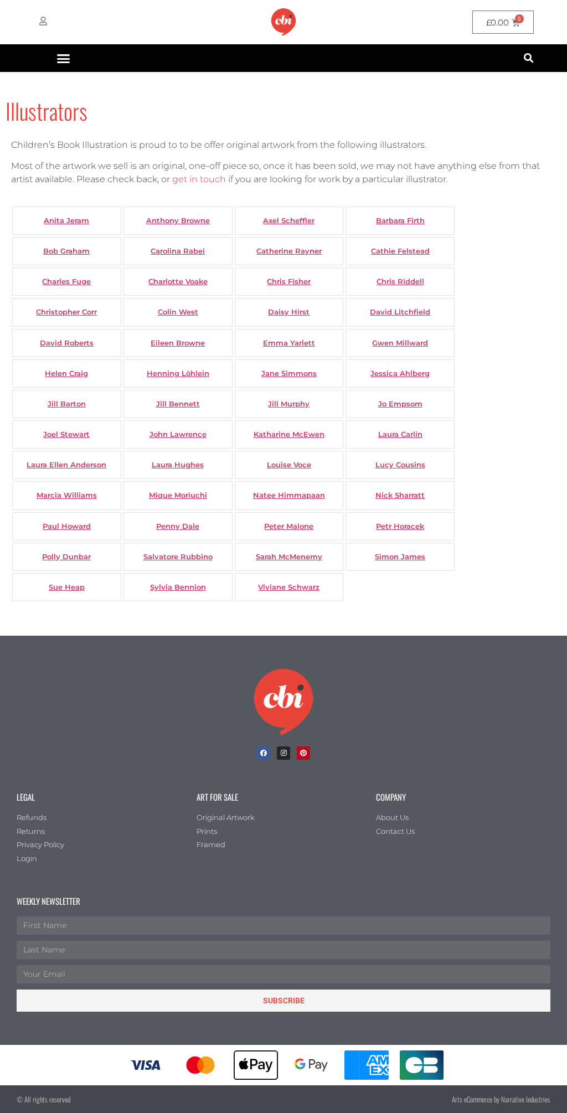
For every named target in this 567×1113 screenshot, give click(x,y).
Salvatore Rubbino (178, 557)
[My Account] (43, 21)
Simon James (400, 557)
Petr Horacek (400, 526)
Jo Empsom (400, 404)
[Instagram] (283, 753)
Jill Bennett (178, 404)
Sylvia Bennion (178, 587)
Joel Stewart (66, 434)
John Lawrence (178, 434)
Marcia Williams (67, 495)
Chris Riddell (400, 281)
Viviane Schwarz (288, 587)
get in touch (199, 179)
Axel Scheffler (289, 221)
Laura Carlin (400, 434)
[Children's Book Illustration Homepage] (283, 702)
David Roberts (67, 343)
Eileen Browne (178, 343)
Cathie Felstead (400, 251)
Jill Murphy (289, 404)
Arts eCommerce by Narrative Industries (501, 1099)
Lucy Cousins (400, 465)
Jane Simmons (289, 373)
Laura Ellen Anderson (66, 465)
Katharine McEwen (289, 434)
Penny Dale (177, 526)
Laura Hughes (178, 465)
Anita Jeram (66, 221)
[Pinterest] (303, 753)
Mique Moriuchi (178, 495)
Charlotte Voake (178, 281)
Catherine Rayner (289, 251)
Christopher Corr (66, 312)
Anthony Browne (178, 221)
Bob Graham (66, 251)
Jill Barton (67, 404)
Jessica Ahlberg (400, 373)
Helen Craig (66, 373)
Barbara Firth (400, 221)
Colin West (178, 312)
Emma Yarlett (289, 343)
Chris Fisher (289, 281)
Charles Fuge (66, 281)
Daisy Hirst (289, 312)
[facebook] (263, 753)
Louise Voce (289, 465)
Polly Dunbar (66, 557)
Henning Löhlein (178, 373)
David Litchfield (400, 312)
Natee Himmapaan (289, 495)
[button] (63, 58)
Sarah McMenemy (289, 557)
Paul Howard (67, 526)
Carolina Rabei (178, 251)
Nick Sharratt (400, 495)
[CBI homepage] (283, 22)
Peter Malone (288, 526)
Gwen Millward (400, 343)
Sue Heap (67, 587)
